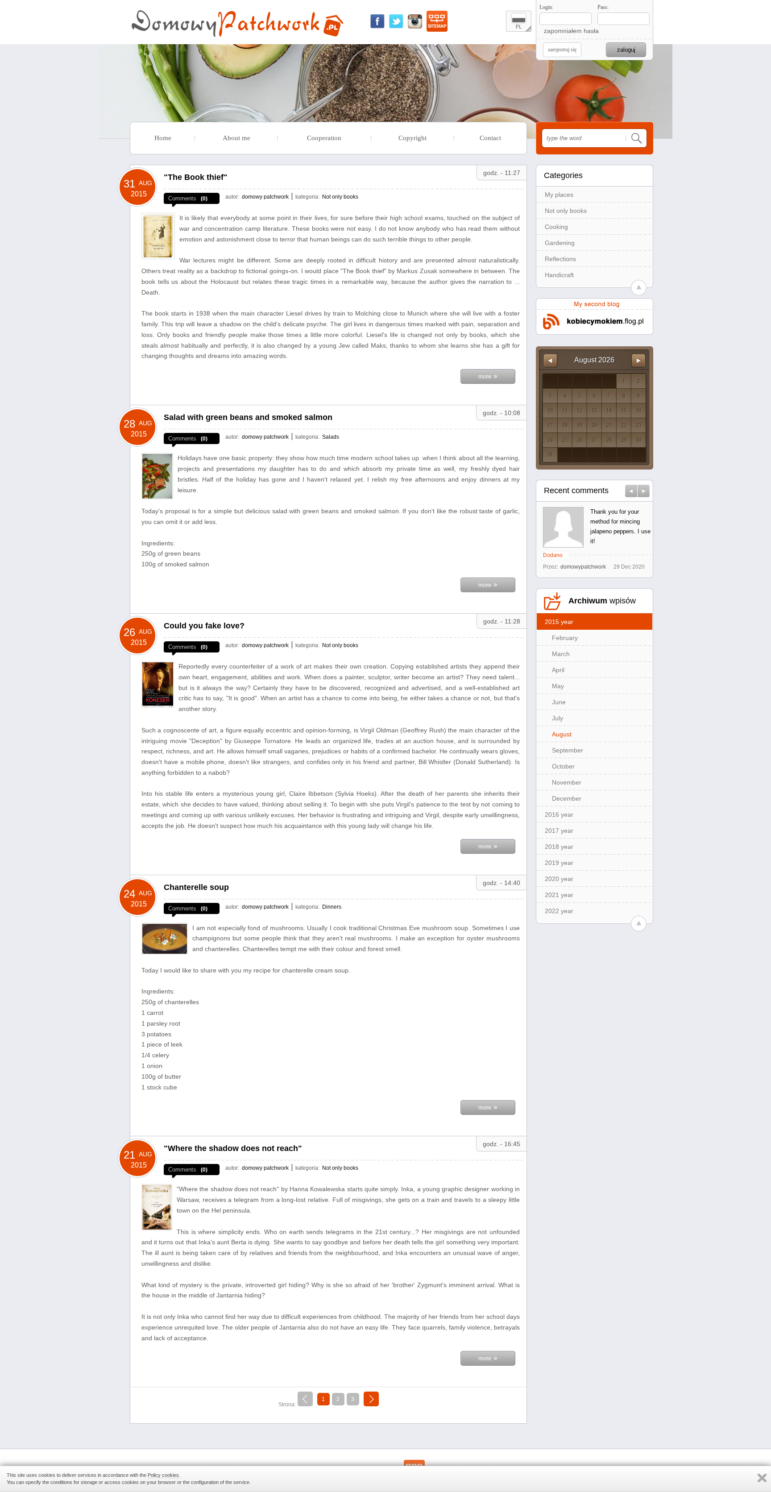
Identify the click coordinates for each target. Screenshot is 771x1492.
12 (579, 410)
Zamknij (762, 1478)
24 (550, 440)
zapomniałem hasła (571, 30)
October (563, 766)
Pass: (603, 7)
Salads (330, 437)
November (566, 782)
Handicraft (559, 274)
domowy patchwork (265, 197)
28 (609, 440)
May (558, 686)
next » (371, 1397)
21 (609, 425)
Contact (490, 137)
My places (559, 194)
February (565, 637)
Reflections (560, 258)
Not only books (566, 210)
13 (594, 410)
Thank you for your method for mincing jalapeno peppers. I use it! (620, 526)
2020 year (559, 878)
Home (162, 137)
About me (236, 137)
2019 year (559, 862)
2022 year (559, 910)
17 (550, 425)
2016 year (559, 814)
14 (609, 410)
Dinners (331, 907)
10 (550, 410)
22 (623, 425)
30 (638, 440)
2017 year (559, 830)
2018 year (559, 846)
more (487, 375)
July (557, 718)
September (567, 750)
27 (594, 440)
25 (565, 440)
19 (579, 425)
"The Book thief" (196, 177)
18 (565, 425)
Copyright (412, 137)
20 (594, 425)
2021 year (559, 894)
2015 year (559, 621)
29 (623, 440)
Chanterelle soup (196, 887)
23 (638, 425)
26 (579, 440)
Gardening (560, 242)
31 (550, 455)
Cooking (556, 226)
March (561, 653)
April (558, 669)
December (566, 798)
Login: (546, 7)
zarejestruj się (562, 49)
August (562, 734)
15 (623, 410)
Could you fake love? (204, 625)
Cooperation (324, 137)
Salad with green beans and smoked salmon (248, 417)
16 (638, 410)
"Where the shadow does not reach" (233, 1148)
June (559, 702)
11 (565, 410)
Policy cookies (163, 1475)
